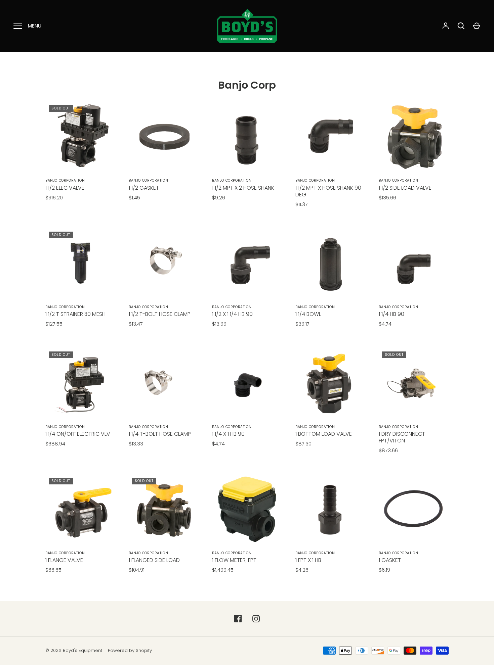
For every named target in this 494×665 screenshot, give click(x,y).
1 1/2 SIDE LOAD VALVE (405, 188)
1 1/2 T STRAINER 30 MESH (75, 314)
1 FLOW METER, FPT (234, 560)
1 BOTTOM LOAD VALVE (323, 434)
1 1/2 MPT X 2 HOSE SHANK (243, 188)
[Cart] (476, 25)
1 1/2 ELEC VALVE (64, 188)
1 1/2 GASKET (144, 188)
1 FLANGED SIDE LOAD (154, 560)
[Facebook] (238, 618)
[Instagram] (256, 618)
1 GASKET (390, 560)
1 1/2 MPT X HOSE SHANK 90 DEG (328, 191)
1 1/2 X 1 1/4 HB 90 (232, 314)
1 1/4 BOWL (308, 314)
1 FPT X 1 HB (308, 560)
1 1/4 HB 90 (391, 314)
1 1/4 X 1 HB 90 (228, 434)
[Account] (445, 25)
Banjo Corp (247, 85)
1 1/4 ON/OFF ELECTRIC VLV (77, 434)
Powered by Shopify (130, 650)
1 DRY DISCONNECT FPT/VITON (402, 437)
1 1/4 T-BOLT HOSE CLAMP (160, 434)
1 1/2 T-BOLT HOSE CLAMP (160, 314)
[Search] (461, 25)
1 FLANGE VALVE (64, 560)
